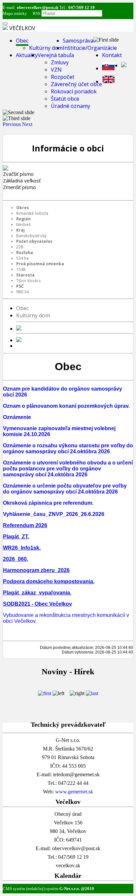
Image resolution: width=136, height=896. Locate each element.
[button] (12, 124)
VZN (56, 69)
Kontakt (112, 55)
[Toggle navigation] (5, 23)
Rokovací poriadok (74, 91)
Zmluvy (60, 62)
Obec (22, 40)
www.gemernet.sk (74, 791)
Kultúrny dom (46, 47)
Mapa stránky (15, 13)
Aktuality (27, 55)
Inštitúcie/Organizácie (90, 47)
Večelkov (22, 28)
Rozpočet (62, 76)
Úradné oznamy (70, 106)
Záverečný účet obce (76, 84)
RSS (36, 13)
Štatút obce (65, 98)
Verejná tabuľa (56, 55)
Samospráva (78, 40)
